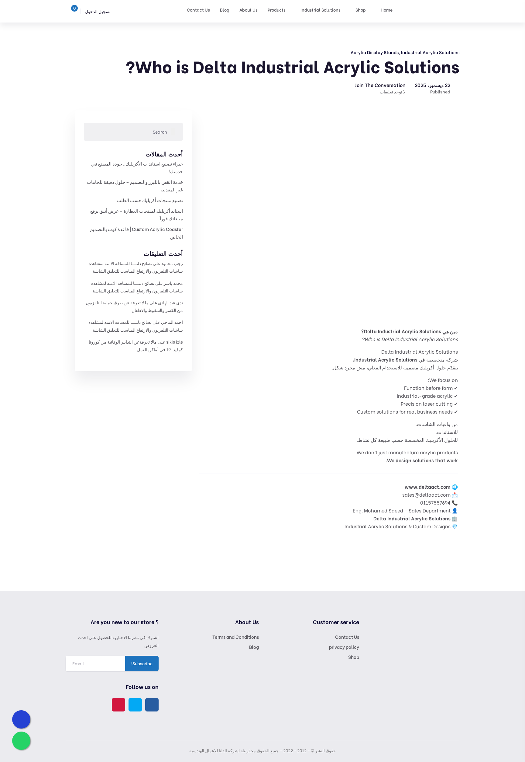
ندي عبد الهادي (170, 302)
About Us (248, 9)
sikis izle (174, 341)
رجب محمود (172, 263)
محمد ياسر (173, 283)
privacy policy (344, 646)
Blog (224, 9)
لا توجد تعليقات (393, 91)
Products (277, 9)
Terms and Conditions (235, 636)
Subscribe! (142, 663)
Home (387, 9)
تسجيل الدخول (98, 11)
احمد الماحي (172, 322)
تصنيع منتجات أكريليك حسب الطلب (150, 200)
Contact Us (198, 9)
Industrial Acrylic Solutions (430, 52)
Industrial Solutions (320, 9)
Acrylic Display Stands (375, 52)
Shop (360, 9)
